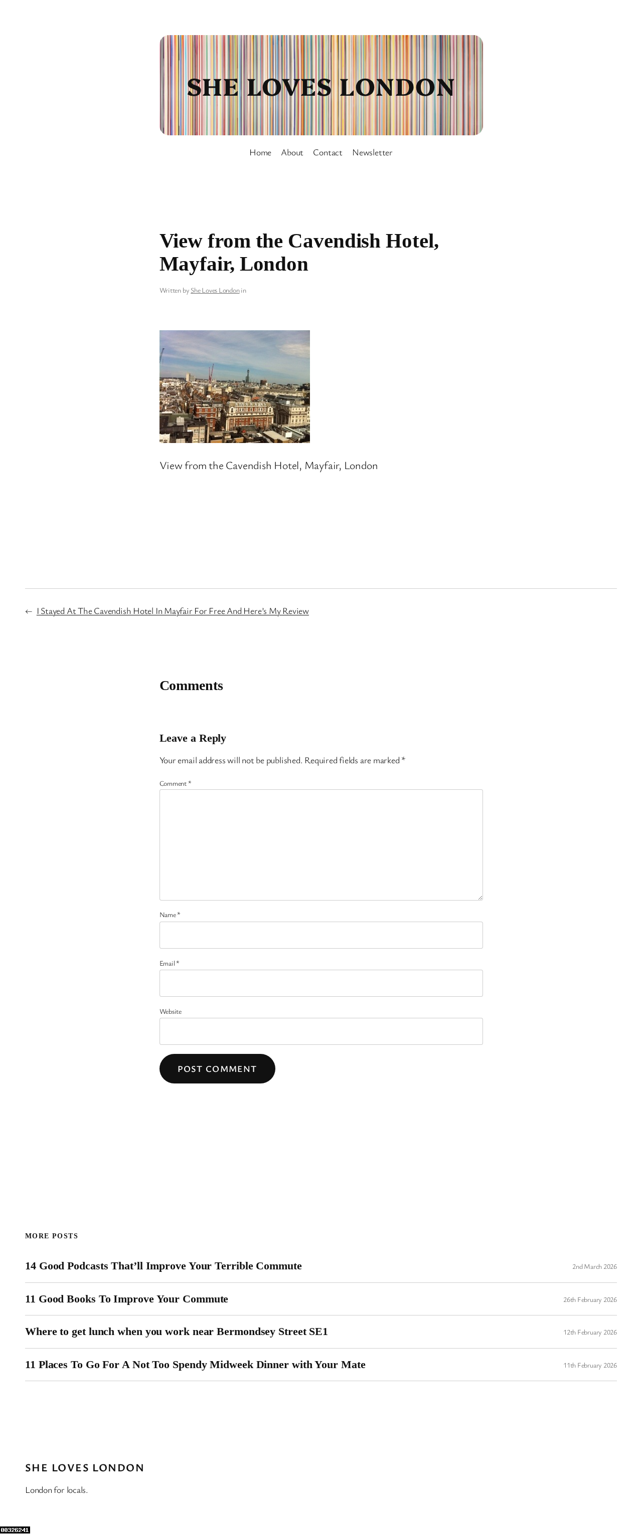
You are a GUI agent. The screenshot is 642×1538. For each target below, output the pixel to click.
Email (169, 963)
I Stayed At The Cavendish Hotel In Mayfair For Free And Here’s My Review (173, 610)
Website (170, 1011)
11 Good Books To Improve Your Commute (126, 1299)
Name (170, 914)
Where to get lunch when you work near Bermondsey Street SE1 (176, 1332)
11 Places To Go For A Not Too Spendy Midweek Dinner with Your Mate (195, 1365)
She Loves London (321, 85)
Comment (175, 783)
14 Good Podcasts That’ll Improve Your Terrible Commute (163, 1266)
